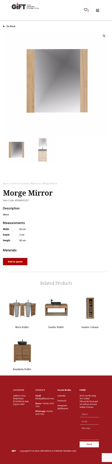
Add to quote (15, 261)
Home (6, 183)
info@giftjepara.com (44, 398)
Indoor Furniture (20, 183)
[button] (9, 26)
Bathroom (36, 183)
